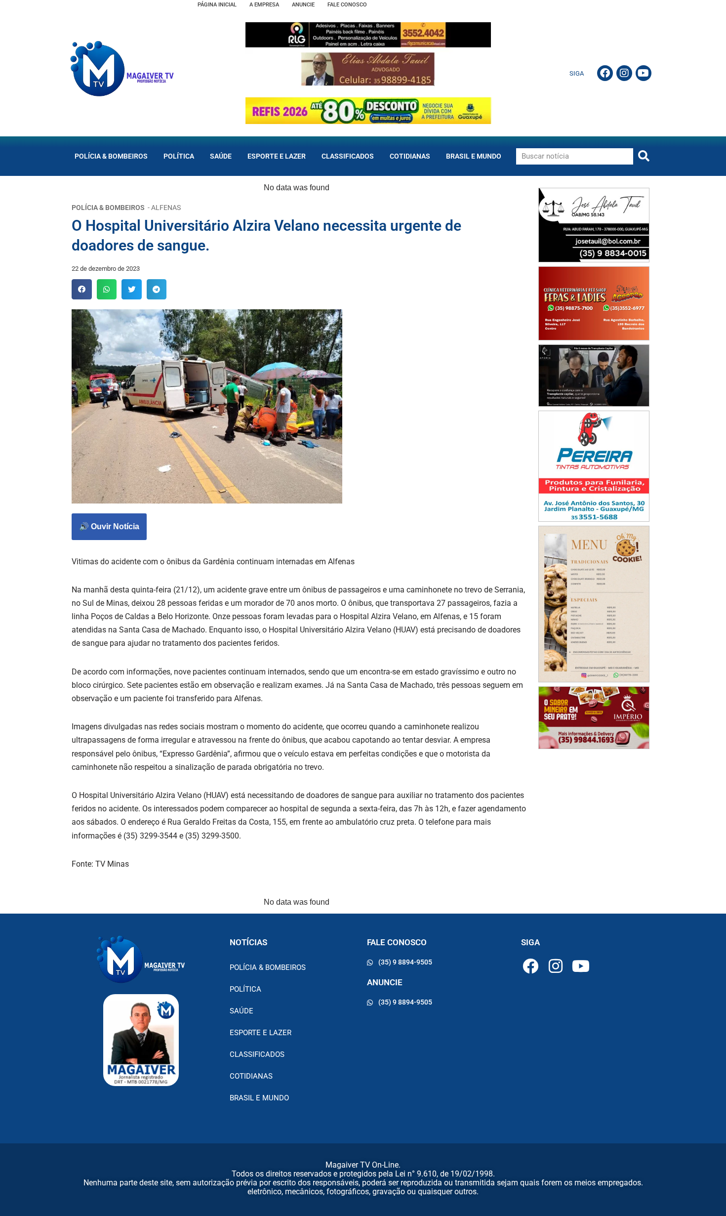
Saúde (221, 156)
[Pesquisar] (643, 156)
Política (178, 156)
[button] (82, 289)
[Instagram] (624, 73)
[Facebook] (605, 73)
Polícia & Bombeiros (111, 156)
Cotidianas (410, 156)
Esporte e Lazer (276, 156)
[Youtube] (643, 73)
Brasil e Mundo (473, 156)
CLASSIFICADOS (348, 156)
